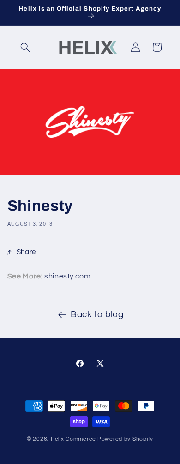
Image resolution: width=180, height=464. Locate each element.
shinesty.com (67, 276)
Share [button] (26, 252)
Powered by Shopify (125, 438)
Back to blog (97, 314)
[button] (25, 47)
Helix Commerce (73, 438)
